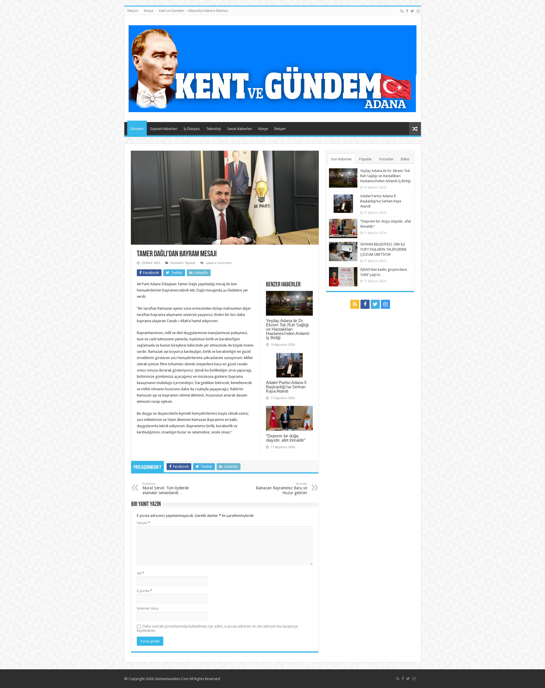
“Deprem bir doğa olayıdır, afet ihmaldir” (285, 437)
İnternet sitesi (148, 608)
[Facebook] (407, 11)
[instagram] (418, 11)
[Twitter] (412, 11)
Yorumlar (386, 159)
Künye (148, 11)
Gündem (137, 129)
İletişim (132, 11)
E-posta (144, 591)
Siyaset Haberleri (163, 129)
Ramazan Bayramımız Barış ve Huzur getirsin (281, 488)
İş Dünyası (192, 129)
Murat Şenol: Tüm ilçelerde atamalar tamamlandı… (165, 488)
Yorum (143, 523)
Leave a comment (219, 263)
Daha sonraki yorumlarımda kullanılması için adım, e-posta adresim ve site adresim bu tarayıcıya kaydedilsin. (217, 628)
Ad (140, 573)
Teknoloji (213, 129)
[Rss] (402, 11)
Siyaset (190, 263)
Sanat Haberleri (239, 129)
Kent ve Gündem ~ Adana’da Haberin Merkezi (193, 11)
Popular (365, 159)
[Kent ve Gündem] (273, 67)
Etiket (405, 159)
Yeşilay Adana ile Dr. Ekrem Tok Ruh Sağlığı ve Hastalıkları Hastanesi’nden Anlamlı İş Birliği (287, 329)
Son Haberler (341, 159)
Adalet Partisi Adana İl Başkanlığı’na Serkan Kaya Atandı (286, 386)
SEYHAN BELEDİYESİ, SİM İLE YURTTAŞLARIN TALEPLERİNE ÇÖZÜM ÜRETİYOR (383, 249)
